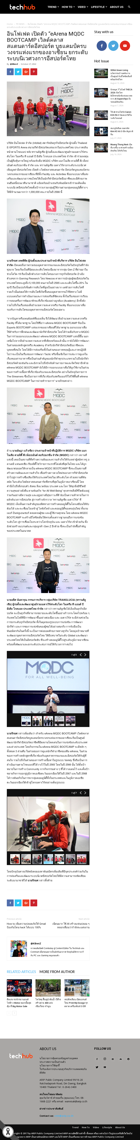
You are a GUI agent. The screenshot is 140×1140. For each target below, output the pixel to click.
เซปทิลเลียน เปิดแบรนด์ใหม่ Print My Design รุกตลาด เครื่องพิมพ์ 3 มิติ (76, 1003)
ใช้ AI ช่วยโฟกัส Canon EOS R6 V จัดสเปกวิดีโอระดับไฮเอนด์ (121, 115)
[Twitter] (97, 1067)
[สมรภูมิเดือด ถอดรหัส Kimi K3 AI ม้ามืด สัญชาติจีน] (101, 131)
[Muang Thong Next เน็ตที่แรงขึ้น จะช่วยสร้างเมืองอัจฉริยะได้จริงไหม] (101, 147)
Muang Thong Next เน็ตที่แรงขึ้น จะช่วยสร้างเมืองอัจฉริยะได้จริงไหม (121, 147)
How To (67, 7)
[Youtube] (105, 1067)
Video (82, 7)
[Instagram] (105, 1059)
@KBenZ (14, 64)
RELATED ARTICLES (21, 972)
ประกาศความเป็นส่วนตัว (53, 1061)
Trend (52, 7)
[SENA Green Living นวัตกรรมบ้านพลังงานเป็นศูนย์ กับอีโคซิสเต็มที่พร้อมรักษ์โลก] (101, 73)
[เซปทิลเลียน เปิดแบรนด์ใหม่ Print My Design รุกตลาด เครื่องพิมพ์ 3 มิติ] (76, 988)
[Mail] (112, 1059)
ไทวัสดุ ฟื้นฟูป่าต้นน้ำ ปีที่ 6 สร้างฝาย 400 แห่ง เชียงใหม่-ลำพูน (48, 1003)
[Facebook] (97, 1059)
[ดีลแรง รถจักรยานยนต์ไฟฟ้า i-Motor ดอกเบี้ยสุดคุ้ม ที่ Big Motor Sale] (19, 988)
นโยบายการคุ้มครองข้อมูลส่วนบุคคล (59, 1058)
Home (10, 24)
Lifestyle (98, 7)
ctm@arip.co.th (63, 1115)
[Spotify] (128, 1059)
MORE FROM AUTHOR (57, 972)
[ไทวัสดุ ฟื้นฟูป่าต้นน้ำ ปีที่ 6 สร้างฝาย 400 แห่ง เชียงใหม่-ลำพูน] (48, 988)
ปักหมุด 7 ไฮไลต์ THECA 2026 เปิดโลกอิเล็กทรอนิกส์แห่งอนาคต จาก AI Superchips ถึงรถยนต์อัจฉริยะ (121, 95)
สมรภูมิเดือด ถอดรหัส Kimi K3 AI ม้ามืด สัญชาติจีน (121, 131)
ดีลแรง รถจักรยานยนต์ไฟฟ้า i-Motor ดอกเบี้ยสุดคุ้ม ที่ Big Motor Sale (19, 1003)
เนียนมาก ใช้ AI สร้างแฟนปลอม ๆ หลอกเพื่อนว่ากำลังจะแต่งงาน (70, 925)
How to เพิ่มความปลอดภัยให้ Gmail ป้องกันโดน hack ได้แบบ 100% (26, 925)
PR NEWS (20, 24)
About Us (116, 7)
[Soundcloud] (120, 1059)
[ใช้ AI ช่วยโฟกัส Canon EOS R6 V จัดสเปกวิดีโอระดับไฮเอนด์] (101, 115)
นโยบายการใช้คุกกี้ (50, 1065)
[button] (129, 7)
